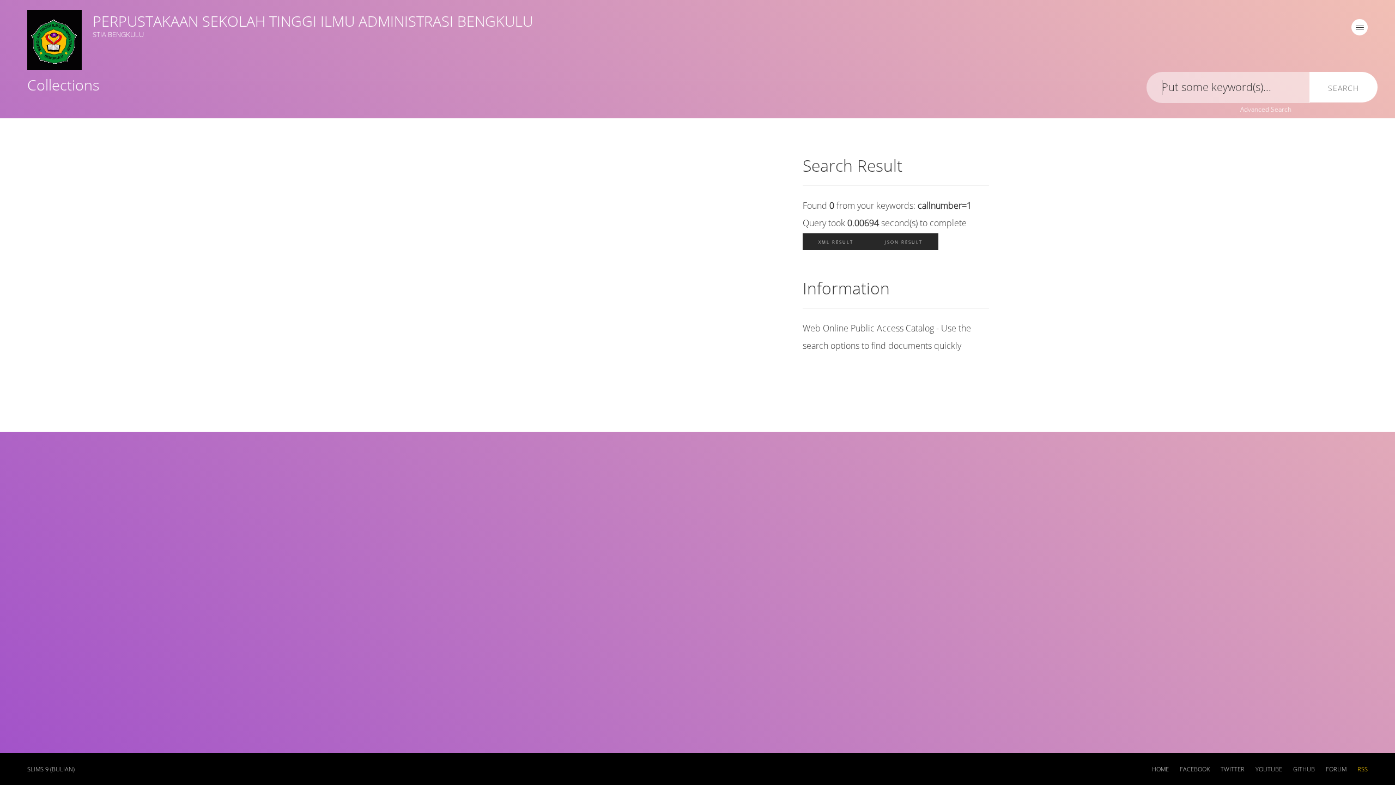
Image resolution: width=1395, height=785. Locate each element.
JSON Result (904, 242)
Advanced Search (1265, 109)
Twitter (1233, 769)
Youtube (1269, 769)
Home (1160, 769)
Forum (1336, 769)
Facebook (1195, 769)
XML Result (835, 242)
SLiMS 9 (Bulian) (51, 769)
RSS (1362, 769)
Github (1304, 769)
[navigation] (1359, 27)
